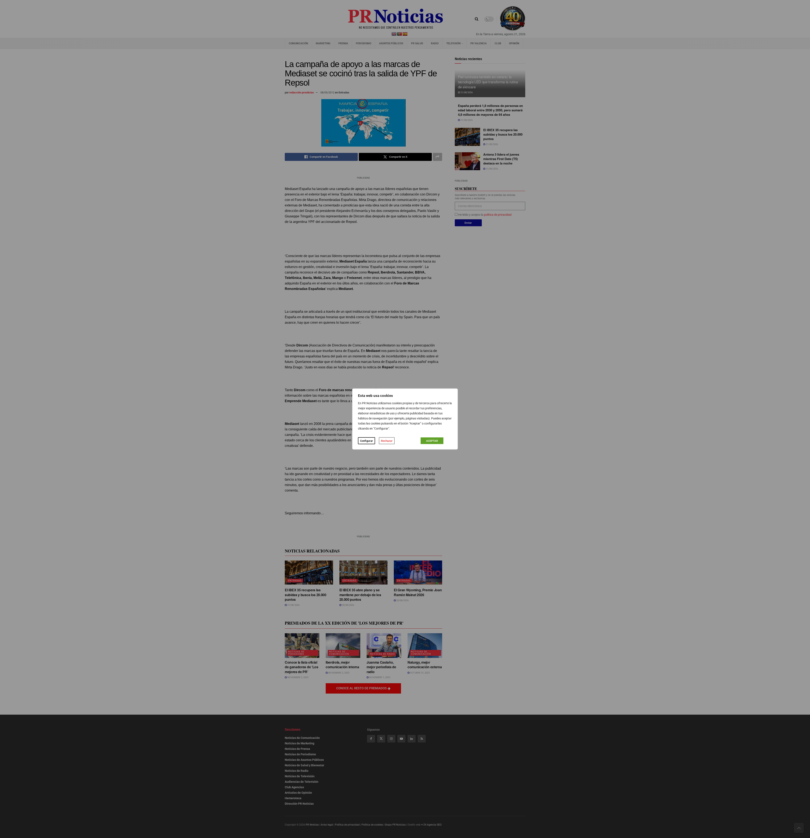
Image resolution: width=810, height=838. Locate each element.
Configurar (366, 440)
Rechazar (387, 440)
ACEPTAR (432, 440)
